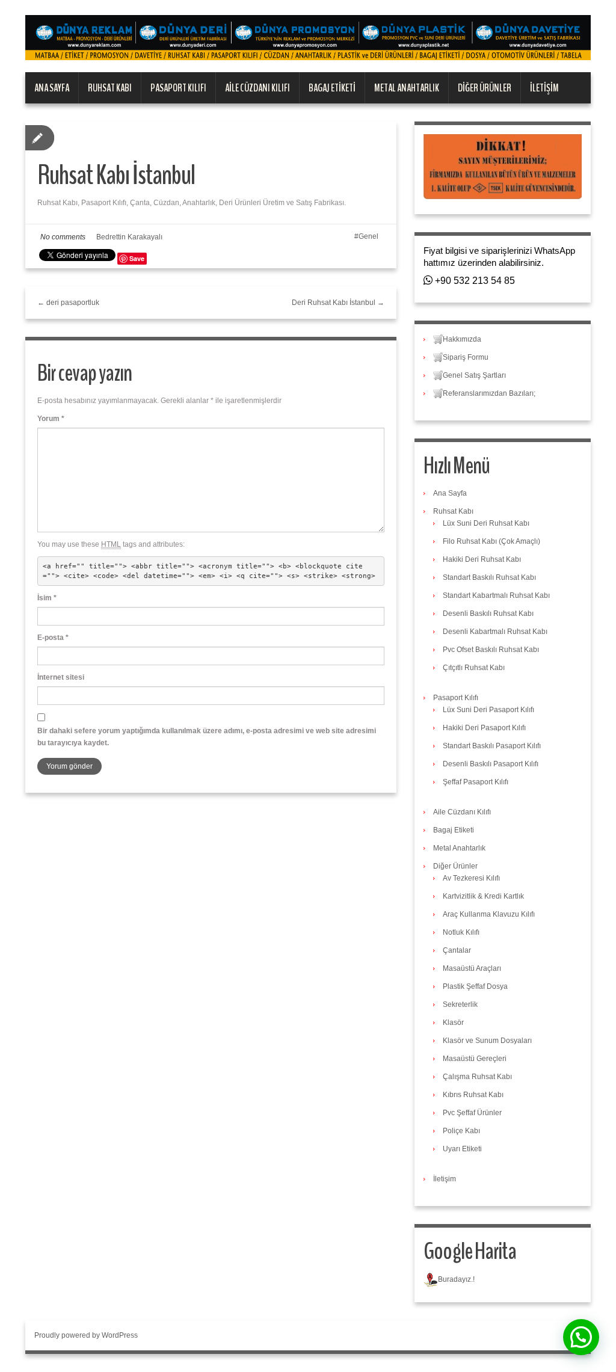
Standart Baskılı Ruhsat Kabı (489, 577)
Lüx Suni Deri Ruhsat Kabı (486, 523)
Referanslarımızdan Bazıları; (489, 393)
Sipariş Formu (465, 357)
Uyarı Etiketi (462, 1149)
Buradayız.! (456, 1279)
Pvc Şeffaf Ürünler (472, 1113)
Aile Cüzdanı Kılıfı (257, 88)
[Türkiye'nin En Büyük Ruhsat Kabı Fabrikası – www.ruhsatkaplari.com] (308, 37)
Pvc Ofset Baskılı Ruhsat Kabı (491, 649)
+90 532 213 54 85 (474, 280)
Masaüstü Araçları (472, 968)
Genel (368, 236)
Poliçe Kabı (461, 1131)
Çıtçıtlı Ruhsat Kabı (474, 667)
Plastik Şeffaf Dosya (475, 986)
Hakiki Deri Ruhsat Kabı (482, 559)
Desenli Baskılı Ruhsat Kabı (488, 613)
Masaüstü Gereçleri (475, 1058)
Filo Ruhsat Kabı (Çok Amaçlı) (491, 541)
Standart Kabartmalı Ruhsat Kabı (496, 595)
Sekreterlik (460, 1004)
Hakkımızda (462, 339)
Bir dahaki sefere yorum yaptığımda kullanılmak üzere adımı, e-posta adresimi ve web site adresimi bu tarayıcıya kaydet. (206, 737)
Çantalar (457, 950)
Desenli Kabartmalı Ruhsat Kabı (495, 631)
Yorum (50, 418)
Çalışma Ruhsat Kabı (477, 1076)
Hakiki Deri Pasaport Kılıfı (484, 728)
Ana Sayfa (51, 88)
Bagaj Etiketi (332, 88)
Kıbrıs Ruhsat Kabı (473, 1095)
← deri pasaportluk (68, 302)
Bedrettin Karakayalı (129, 237)
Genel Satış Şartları (474, 375)
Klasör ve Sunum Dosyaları (487, 1040)
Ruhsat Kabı (110, 88)
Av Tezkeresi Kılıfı (471, 878)
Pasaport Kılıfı (178, 88)
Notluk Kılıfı (461, 932)
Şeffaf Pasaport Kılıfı (475, 782)
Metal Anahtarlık (406, 88)
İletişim (544, 88)
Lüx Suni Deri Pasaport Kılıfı (488, 710)
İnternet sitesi (60, 677)
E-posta (53, 637)
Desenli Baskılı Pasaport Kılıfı (490, 764)
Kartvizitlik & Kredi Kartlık (483, 896)
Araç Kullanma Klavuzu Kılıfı (489, 914)
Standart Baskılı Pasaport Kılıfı (492, 746)
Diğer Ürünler (484, 88)
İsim (47, 598)
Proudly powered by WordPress (86, 1335)
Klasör (453, 1022)
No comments (62, 237)
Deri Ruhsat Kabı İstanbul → (338, 302)
